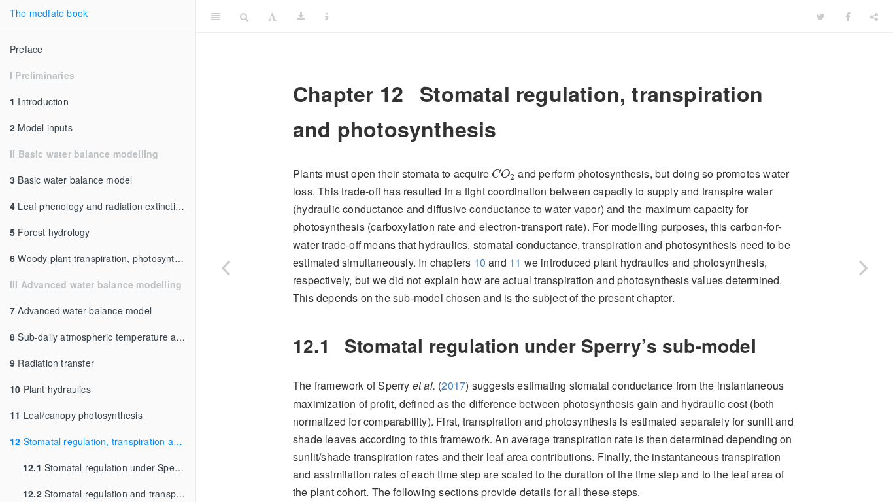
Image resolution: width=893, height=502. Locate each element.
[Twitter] (821, 16)
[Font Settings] (272, 16)
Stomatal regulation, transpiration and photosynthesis (102, 441)
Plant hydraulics (50, 388)
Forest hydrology (50, 232)
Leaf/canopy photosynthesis (76, 415)
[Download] (301, 16)
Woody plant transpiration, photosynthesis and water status (102, 258)
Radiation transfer (52, 362)
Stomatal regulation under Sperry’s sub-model (109, 467)
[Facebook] (847, 16)
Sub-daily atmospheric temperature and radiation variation (102, 336)
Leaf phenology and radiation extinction (98, 205)
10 (480, 262)
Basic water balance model (71, 179)
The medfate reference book (572, 16)
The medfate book (49, 13)
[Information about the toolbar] (326, 16)
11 (515, 262)
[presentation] (503, 174)
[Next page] (863, 267)
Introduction (39, 101)
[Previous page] (225, 267)
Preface (26, 49)
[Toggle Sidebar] (215, 16)
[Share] (874, 16)
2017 (453, 385)
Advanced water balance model (81, 310)
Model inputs (41, 127)
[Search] (244, 16)
